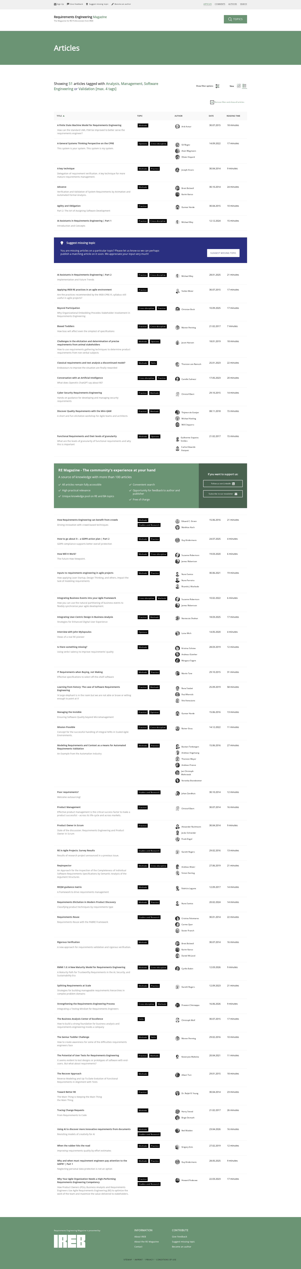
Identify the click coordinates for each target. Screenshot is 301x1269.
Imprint (139, 1259)
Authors (232, 4)
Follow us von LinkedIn (221, 483)
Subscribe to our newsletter (221, 493)
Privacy (149, 1259)
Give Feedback (179, 1236)
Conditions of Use (166, 1259)
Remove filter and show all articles (229, 102)
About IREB (140, 1236)
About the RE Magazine (146, 1241)
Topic (140, 116)
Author (178, 116)
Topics (237, 19)
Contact (138, 1246)
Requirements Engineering (80, 18)
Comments (220, 4)
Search (243, 4)
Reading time (233, 116)
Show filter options (205, 86)
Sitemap (128, 1259)
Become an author (181, 1246)
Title (59, 116)
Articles (207, 4)
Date (211, 116)
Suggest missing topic (223, 253)
